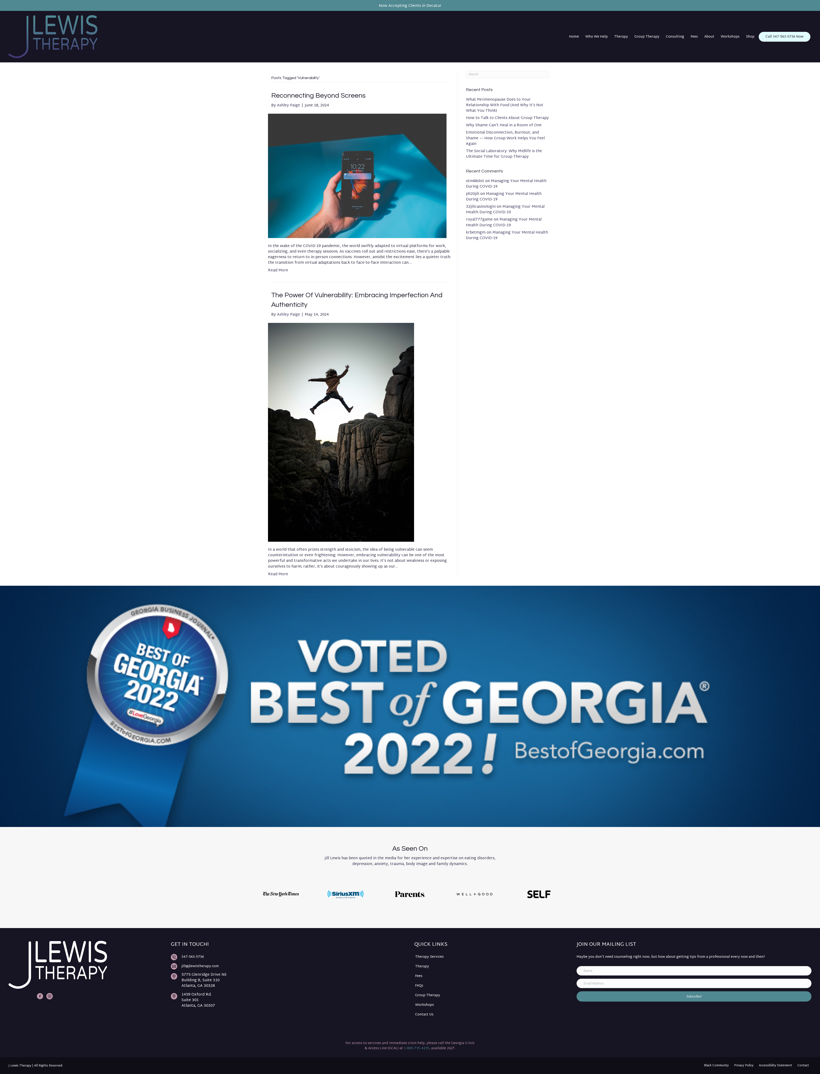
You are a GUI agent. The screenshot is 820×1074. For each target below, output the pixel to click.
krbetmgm (476, 232)
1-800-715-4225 (416, 1048)
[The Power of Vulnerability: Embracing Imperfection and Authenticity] (341, 432)
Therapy (422, 967)
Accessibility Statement (775, 1065)
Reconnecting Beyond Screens (318, 95)
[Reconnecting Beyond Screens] (357, 175)
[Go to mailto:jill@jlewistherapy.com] (288, 966)
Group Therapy (427, 995)
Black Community (716, 1065)
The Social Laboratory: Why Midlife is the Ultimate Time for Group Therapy (504, 154)
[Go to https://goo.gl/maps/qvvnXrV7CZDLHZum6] (288, 981)
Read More (278, 270)
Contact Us (424, 1015)
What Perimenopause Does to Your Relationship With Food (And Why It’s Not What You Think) (504, 105)
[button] (694, 996)
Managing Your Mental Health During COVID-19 (506, 184)
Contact (803, 1065)
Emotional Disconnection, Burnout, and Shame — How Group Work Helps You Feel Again (505, 138)
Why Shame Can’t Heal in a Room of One (504, 125)
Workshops (424, 1005)
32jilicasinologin (481, 206)
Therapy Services (429, 957)
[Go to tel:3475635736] (288, 957)
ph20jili (472, 193)
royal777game (479, 219)
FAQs (419, 986)
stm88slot (475, 181)
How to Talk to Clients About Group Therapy (507, 118)
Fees (418, 976)
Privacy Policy (744, 1065)
